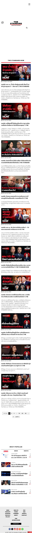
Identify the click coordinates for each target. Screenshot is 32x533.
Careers (16, 513)
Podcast (7, 511)
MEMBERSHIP (16, 523)
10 (19, 413)
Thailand (14, 453)
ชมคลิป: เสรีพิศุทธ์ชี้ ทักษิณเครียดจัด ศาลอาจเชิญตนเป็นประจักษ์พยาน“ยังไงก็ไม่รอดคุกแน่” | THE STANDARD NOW (15, 124)
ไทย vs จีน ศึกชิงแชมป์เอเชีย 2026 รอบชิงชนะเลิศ (19, 465)
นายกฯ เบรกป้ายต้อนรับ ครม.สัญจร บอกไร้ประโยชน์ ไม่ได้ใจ (19, 492)
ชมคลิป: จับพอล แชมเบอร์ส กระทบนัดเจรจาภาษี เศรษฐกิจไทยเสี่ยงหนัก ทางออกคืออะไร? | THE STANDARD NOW (14, 197)
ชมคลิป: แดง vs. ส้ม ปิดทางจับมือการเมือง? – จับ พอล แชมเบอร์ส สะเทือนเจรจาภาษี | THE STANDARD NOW (15, 228)
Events (24, 513)
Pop (24, 510)
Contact (24, 515)
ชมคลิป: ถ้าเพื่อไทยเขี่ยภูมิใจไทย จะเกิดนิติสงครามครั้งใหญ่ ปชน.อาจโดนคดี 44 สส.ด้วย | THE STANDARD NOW (15, 333)
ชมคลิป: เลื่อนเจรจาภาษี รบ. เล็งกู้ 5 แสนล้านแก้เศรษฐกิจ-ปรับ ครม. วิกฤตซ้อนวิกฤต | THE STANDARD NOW (14, 394)
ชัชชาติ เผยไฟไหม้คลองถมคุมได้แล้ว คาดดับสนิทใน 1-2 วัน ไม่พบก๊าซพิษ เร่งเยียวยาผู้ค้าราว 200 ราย (19, 483)
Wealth (16, 510)
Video (16, 511)
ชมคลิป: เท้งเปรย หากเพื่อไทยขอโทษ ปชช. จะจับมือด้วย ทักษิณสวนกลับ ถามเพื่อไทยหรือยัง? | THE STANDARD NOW (15, 295)
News (7, 510)
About (16, 515)
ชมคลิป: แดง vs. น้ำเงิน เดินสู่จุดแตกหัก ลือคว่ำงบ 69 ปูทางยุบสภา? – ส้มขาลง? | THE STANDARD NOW (15, 85)
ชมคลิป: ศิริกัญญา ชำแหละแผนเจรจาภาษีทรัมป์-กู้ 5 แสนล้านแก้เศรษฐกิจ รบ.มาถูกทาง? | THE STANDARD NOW (16, 364)
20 (22, 413)
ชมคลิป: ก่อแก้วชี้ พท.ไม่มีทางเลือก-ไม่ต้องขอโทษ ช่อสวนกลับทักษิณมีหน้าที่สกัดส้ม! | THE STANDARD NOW (16, 161)
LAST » (17, 417)
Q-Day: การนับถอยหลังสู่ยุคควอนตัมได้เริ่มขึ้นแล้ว (19, 474)
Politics (14, 480)
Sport (13, 462)
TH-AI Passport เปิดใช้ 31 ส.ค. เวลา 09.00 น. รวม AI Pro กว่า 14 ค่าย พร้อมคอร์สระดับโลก (19, 456)
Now (24, 511)
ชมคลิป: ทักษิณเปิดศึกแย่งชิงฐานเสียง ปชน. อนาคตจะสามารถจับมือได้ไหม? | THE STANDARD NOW (15, 266)
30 (25, 413)
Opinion (7, 513)
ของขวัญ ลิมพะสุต (16, 471)
